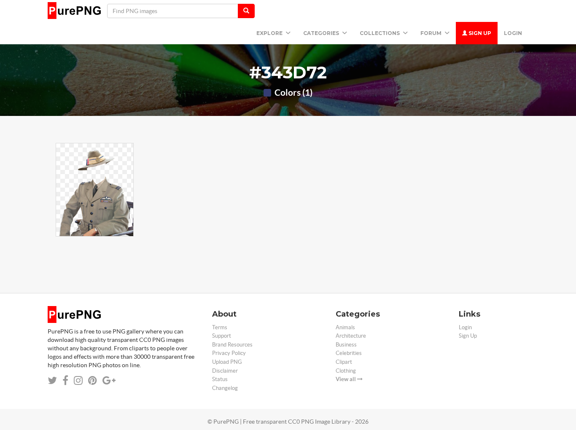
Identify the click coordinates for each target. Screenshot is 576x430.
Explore (270, 33)
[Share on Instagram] (78, 380)
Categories (321, 33)
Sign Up (479, 33)
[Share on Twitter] (52, 380)
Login (513, 33)
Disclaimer (225, 371)
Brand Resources (232, 344)
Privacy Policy (229, 353)
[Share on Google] (109, 380)
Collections (380, 33)
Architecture (351, 336)
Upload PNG (227, 362)
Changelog (225, 388)
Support (221, 336)
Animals (345, 327)
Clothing (346, 371)
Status (220, 379)
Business (346, 344)
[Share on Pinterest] (92, 380)
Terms (219, 327)
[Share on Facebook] (65, 380)
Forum (431, 33)
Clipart (344, 362)
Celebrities (349, 353)
